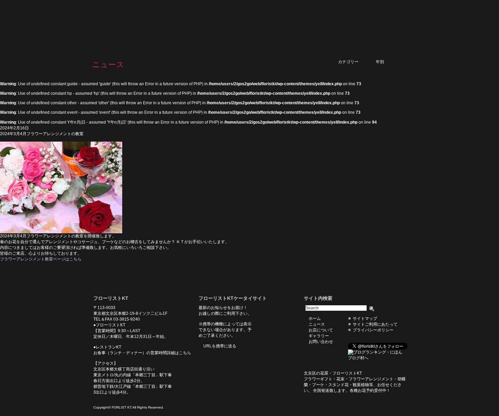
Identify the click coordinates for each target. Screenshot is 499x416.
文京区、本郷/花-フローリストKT (127, 26)
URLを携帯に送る (219, 346)
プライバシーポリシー (373, 330)
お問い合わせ (389, 26)
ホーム (263, 26)
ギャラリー (355, 26)
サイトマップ (365, 318)
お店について (321, 26)
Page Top (309, 272)
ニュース (289, 26)
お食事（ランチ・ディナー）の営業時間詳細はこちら (142, 352)
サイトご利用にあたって (375, 324)
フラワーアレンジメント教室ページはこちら (40, 259)
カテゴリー (354, 61)
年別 (388, 61)
